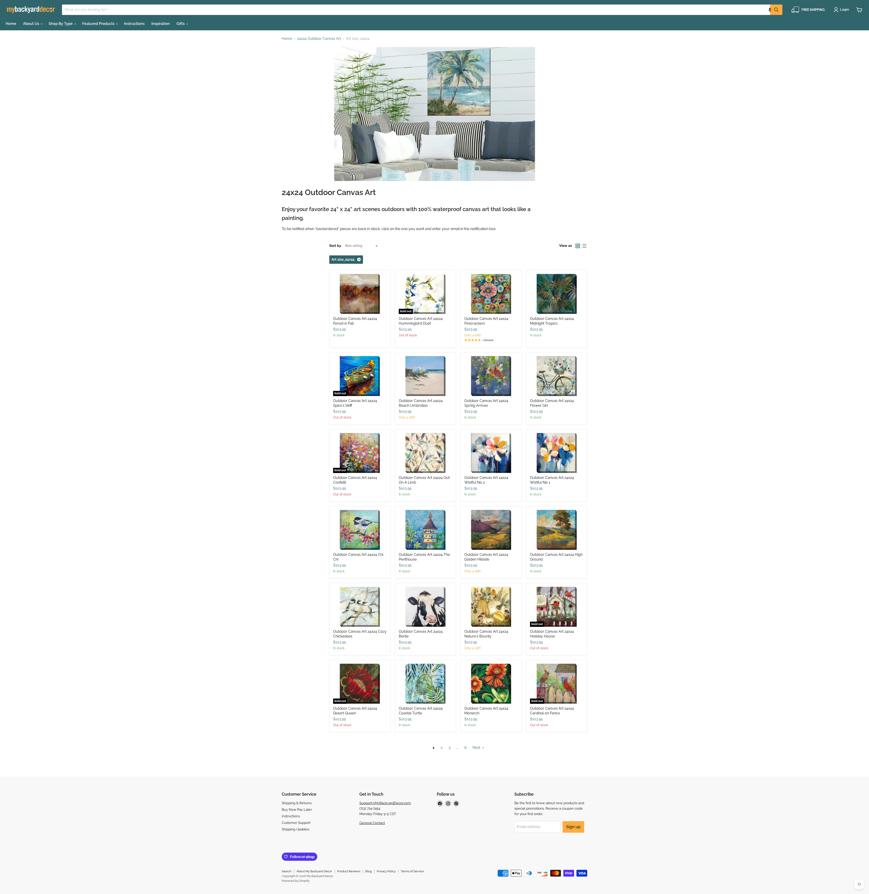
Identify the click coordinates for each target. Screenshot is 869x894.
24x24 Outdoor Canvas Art (319, 39)
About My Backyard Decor (314, 871)
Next (477, 747)
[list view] (584, 246)
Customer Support (296, 823)
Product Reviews (348, 871)
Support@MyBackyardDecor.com (385, 803)
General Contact (372, 823)
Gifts (181, 23)
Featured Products (98, 23)
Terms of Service (412, 871)
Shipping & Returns (297, 803)
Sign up (573, 826)
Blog (368, 871)
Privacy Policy (386, 871)
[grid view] (578, 246)
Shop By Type (61, 23)
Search (286, 871)
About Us (31, 23)
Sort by (335, 246)
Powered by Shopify (296, 880)
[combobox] (416, 10)
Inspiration (160, 23)
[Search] (776, 10)
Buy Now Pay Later (297, 810)
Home (11, 23)
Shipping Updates (295, 829)
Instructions (134, 23)
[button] (770, 10)
